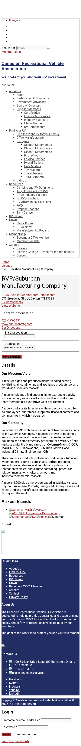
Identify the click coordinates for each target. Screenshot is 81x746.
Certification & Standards (33, 98)
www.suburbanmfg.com (17, 324)
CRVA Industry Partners (32, 195)
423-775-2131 (11, 320)
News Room (25, 223)
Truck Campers (34, 177)
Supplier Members (29, 109)
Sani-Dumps (25, 212)
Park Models (32, 166)
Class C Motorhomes (38, 152)
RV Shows (16, 216)
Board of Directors (29, 105)
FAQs (20, 205)
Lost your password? (15, 741)
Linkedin (14, 693)
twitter (13, 683)
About (20, 95)
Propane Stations (28, 209)
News (13, 220)
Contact (22, 255)
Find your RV (17, 130)
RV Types (23, 141)
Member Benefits (28, 241)
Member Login (11, 52)
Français (14, 20)
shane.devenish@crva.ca (28, 673)
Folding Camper (34, 159)
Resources (16, 184)
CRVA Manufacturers (30, 137)
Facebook (15, 679)
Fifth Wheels (32, 155)
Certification (32, 112)
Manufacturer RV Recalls (33, 230)
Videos (21, 180)
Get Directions (11, 327)
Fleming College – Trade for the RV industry (45, 252)
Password (9, 727)
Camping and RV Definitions (35, 187)
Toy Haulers (32, 170)
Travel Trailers (33, 173)
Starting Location (16, 332)
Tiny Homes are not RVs (32, 191)
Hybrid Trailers (33, 162)
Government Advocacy (31, 102)
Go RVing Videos (28, 198)
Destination (12, 344)
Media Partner (33, 123)
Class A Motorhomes (38, 145)
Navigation (8, 84)
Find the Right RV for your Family (38, 134)
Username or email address (21, 720)
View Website (11, 305)
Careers (14, 245)
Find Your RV (17, 572)
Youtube (14, 690)
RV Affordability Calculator (34, 202)
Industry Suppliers (36, 120)
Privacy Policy (18, 597)
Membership (17, 234)
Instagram (15, 686)
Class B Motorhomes (38, 148)
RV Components (34, 127)
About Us (15, 91)
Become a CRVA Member (33, 237)
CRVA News (24, 227)
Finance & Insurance (37, 116)
